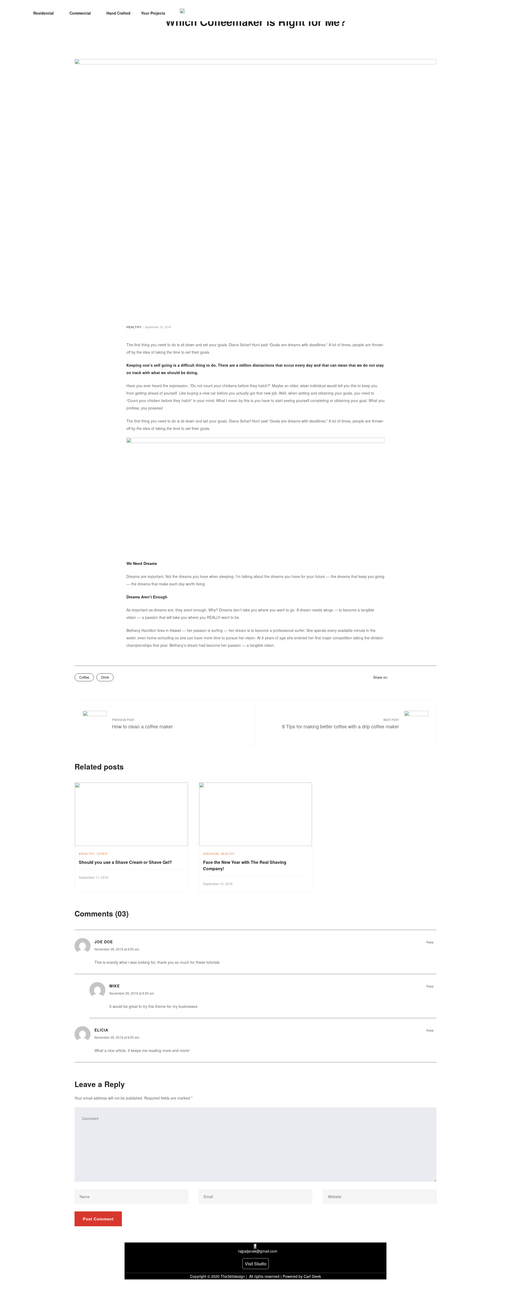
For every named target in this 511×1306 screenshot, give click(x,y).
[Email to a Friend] (433, 677)
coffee (84, 677)
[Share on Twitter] (399, 677)
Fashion (212, 854)
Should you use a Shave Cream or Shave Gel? (125, 862)
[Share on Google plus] (419, 677)
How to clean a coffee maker (142, 726)
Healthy (133, 327)
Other (102, 854)
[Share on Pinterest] (426, 677)
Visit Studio (255, 1264)
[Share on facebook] (392, 677)
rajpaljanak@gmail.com (257, 1251)
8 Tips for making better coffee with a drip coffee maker (340, 726)
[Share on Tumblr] (412, 677)
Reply (430, 942)
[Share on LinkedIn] (405, 677)
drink (105, 677)
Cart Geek (312, 1276)
